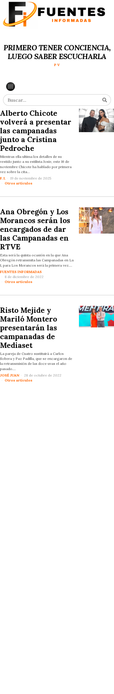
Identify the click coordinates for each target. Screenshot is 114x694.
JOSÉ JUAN (9, 375)
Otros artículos (18, 183)
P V (57, 65)
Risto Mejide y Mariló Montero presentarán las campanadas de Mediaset (28, 328)
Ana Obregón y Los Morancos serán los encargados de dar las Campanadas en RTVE (35, 229)
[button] (104, 100)
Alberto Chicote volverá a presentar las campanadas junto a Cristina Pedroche (35, 131)
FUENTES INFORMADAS (21, 272)
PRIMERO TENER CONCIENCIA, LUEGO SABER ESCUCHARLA (57, 52)
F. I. (3, 178)
